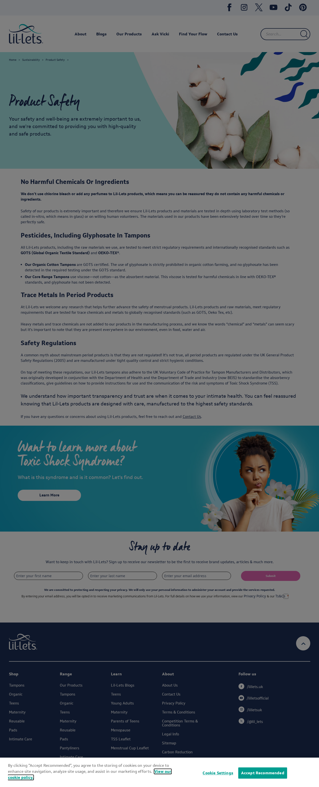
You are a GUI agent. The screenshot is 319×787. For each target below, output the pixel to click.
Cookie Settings (218, 773)
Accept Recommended (262, 773)
